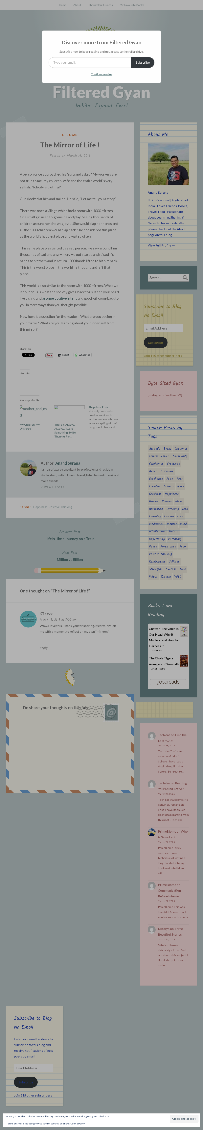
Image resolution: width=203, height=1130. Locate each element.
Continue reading (101, 74)
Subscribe (143, 62)
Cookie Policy (77, 1123)
